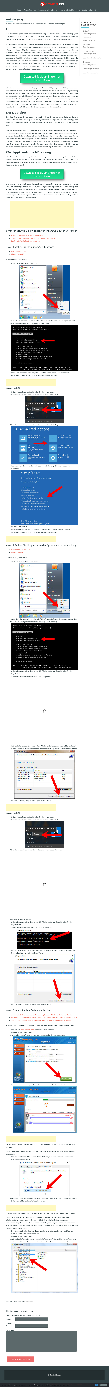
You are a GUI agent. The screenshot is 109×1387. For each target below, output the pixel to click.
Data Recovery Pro (27, 1030)
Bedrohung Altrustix (90, 73)
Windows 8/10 (17, 254)
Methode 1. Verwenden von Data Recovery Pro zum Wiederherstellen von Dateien (41, 1015)
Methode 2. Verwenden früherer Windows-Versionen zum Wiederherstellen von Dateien (44, 1017)
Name (8, 1319)
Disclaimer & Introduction (47, 10)
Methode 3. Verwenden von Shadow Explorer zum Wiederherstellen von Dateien (41, 1020)
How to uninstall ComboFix (70, 10)
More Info (103, 1385)
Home (18, 10)
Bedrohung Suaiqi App (91, 69)
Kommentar (10, 1330)
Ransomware (28, 1301)
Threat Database (30, 10)
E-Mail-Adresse (9, 1324)
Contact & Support (89, 10)
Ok (97, 1385)
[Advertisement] (26, 214)
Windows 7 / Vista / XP (20, 251)
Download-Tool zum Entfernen (42, 78)
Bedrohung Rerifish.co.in (92, 58)
